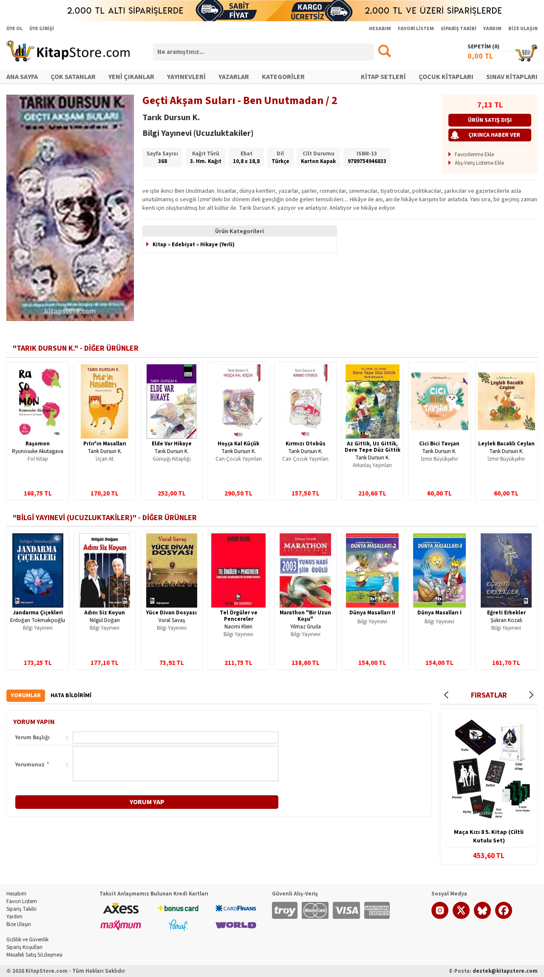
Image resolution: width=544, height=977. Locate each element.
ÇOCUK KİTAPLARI (446, 77)
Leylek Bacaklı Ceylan (506, 444)
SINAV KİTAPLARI (512, 77)
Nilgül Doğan (105, 620)
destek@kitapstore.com (505, 971)
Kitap (160, 244)
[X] (461, 917)
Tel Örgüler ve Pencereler (239, 616)
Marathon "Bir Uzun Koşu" (305, 616)
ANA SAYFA (22, 77)
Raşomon (38, 444)
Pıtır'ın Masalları (104, 444)
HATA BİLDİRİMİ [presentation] (71, 695)
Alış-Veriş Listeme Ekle (479, 163)
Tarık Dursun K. (105, 451)
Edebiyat (183, 244)
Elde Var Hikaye (172, 444)
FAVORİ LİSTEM (416, 28)
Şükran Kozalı (506, 620)
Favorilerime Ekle (474, 154)
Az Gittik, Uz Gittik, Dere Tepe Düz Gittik (372, 447)
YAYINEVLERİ (186, 77)
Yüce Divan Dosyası (171, 613)
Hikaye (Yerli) (217, 244)
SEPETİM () (483, 46)
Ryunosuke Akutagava (37, 451)
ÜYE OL (14, 28)
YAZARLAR (233, 77)
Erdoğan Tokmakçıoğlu (37, 620)
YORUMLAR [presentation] (26, 695)
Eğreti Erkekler (506, 613)
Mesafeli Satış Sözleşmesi (34, 955)
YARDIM (492, 28)
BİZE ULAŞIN (523, 28)
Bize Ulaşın (18, 924)
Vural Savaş (172, 620)
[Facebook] (503, 917)
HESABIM (380, 28)
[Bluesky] (482, 917)
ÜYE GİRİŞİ (41, 28)
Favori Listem (21, 901)
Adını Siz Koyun (104, 613)
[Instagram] (439, 917)
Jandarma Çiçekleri (38, 613)
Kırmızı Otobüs (306, 444)
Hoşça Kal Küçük (238, 444)
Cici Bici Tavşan (439, 444)
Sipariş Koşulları (24, 947)
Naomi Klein (238, 627)
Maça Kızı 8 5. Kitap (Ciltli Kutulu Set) (489, 836)
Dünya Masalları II (372, 613)
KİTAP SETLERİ (383, 77)
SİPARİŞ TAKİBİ (458, 28)
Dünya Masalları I (439, 613)
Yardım (14, 917)
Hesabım (16, 894)
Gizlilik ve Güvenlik (27, 939)
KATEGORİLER (283, 77)
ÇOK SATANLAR (73, 77)
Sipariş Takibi (21, 909)
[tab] (25, 696)
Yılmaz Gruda (305, 627)
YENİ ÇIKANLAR (131, 77)
